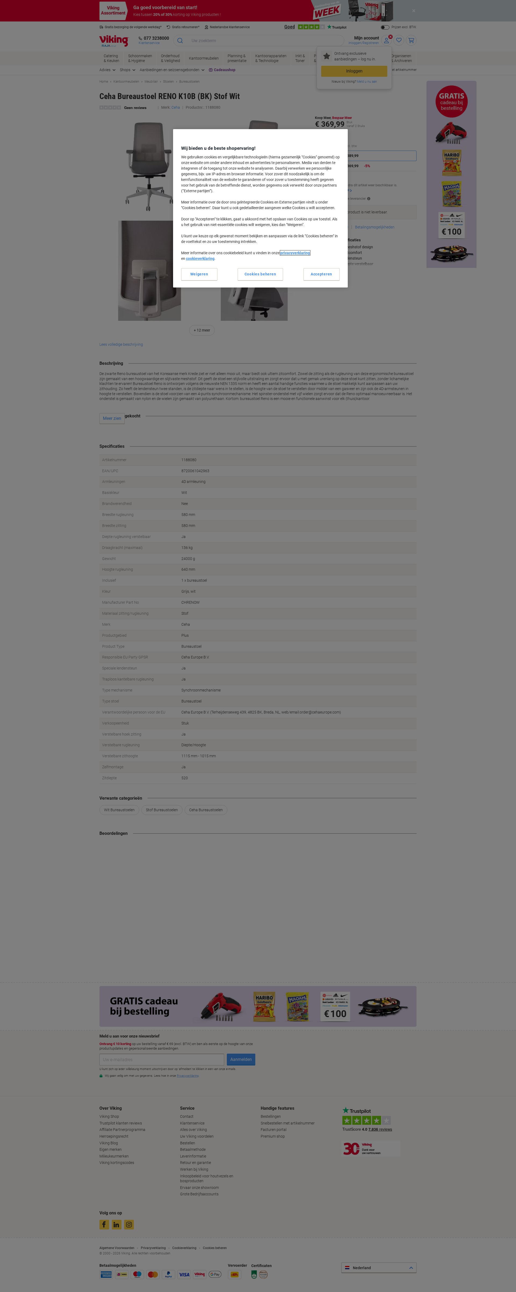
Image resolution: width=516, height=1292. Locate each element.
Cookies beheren (260, 274)
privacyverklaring (295, 253)
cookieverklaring (200, 258)
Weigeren (199, 274)
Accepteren (321, 274)
